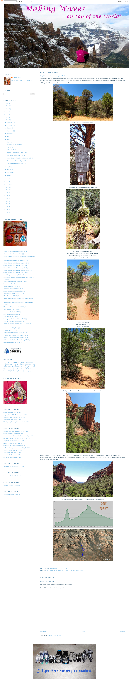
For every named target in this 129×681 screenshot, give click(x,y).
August (9, 133)
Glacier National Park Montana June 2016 (14, 272)
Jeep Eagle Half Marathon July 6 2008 (13, 441)
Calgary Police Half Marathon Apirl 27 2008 (15, 431)
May (8, 142)
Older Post (123, 631)
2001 (7, 212)
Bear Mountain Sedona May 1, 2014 (17, 161)
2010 (7, 187)
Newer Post (43, 631)
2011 (7, 184)
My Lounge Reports (20, 369)
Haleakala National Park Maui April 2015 (14, 281)
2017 (7, 111)
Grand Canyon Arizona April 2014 (12, 275)
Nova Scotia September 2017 (11, 314)
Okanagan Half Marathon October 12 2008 (14, 445)
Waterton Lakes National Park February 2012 (15, 340)
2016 (7, 114)
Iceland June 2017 (8, 284)
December (10, 122)
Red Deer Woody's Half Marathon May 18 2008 (16, 448)
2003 (7, 207)
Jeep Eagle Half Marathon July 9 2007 (13, 466)
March (9, 170)
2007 (7, 195)
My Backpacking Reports (15, 371)
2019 (7, 106)
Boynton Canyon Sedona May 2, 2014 (17, 152)
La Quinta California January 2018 (12, 293)
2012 (7, 181)
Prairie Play (10, 147)
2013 (7, 179)
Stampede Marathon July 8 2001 (12, 494)
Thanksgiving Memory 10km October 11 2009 (16, 422)
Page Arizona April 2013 (10, 316)
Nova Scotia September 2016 (11, 312)
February (9, 172)
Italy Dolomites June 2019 (10, 286)
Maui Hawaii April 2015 (10, 296)
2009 (7, 190)
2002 (7, 209)
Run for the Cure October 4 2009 (12, 419)
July (8, 136)
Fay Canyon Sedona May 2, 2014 (16, 155)
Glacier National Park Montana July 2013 (14, 268)
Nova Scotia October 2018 (10, 309)
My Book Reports (8, 369)
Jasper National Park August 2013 (12, 289)
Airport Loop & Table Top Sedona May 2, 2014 (20, 158)
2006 (7, 198)
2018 (7, 109)
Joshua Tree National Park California (13, 291)
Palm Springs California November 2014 (14, 321)
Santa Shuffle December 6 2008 (11, 455)
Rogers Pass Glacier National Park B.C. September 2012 (18, 323)
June (8, 139)
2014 (7, 120)
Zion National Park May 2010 (11, 342)
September (10, 131)
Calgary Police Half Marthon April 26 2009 (15, 415)
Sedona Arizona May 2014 (72, 570)
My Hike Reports (54, 570)
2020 (7, 103)
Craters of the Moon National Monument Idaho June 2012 (19, 256)
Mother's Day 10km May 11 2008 (12, 443)
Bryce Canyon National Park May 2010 (14, 251)
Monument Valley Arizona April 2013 (13, 307)
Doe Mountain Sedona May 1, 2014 (16, 163)
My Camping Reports (27, 367)
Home (83, 631)
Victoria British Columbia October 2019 (14, 333)
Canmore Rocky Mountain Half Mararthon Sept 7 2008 (18, 436)
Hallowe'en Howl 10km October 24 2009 (14, 417)
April (8, 167)
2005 (7, 201)
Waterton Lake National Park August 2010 (14, 335)
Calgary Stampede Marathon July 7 (13, 485)
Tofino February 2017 (9, 330)
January (9, 175)
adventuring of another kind (14, 144)
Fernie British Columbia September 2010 (14, 260)
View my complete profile (22, 80)
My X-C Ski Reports (21, 365)
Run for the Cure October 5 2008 (12, 452)
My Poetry (26, 371)
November (10, 125)
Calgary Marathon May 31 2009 (12, 412)
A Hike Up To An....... (13, 150)
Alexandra (18, 78)
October (9, 128)
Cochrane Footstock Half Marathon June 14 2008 (16, 438)
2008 (7, 193)
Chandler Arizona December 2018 (12, 254)
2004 (7, 204)
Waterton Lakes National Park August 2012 (15, 337)
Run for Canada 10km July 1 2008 (12, 450)
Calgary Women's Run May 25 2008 (13, 433)
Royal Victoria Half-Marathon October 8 (14, 476)
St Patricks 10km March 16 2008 (12, 457)
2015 (7, 117)
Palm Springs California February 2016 (14, 319)
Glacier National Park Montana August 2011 (15, 265)
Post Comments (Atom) (54, 635)
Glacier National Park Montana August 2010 (15, 263)
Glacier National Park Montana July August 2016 (16, 270)
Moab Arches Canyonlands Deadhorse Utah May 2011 (18, 298)
